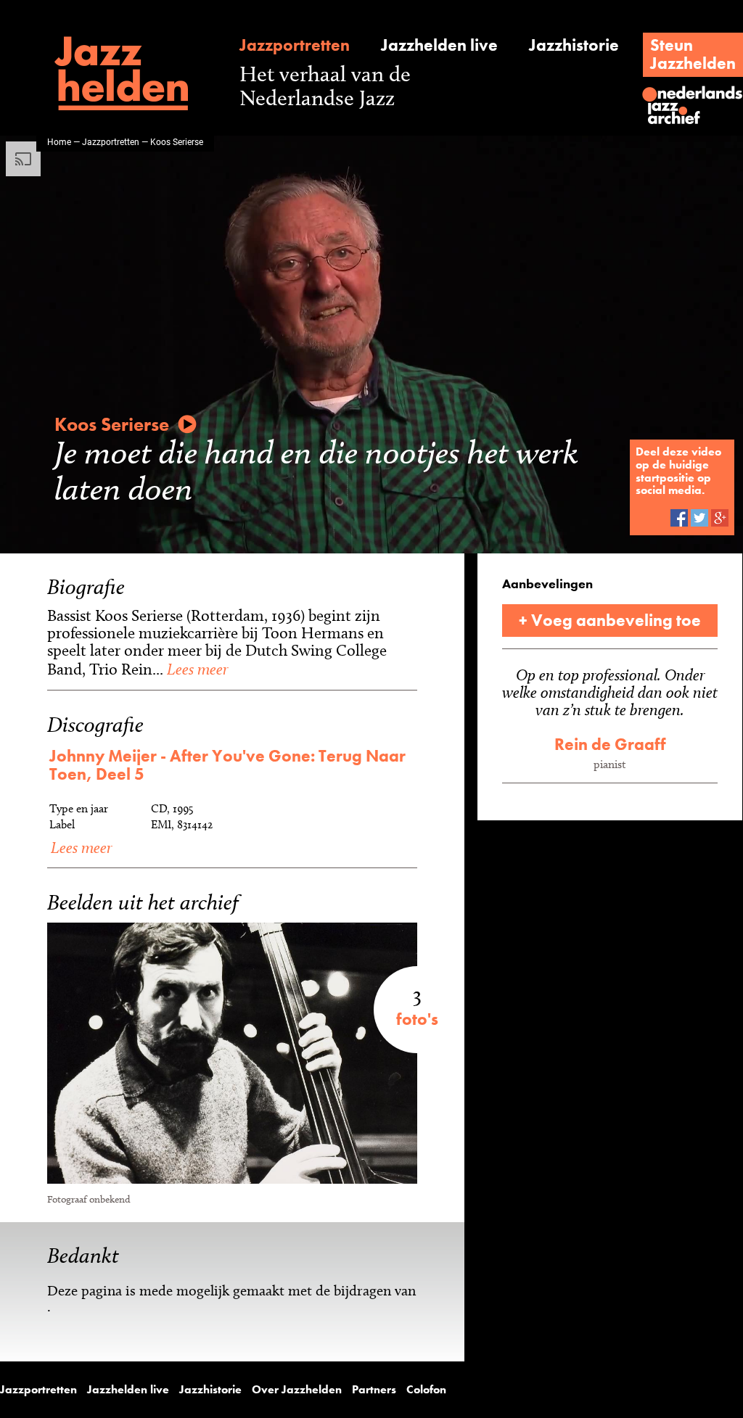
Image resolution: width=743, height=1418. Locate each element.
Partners (374, 1389)
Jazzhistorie (574, 45)
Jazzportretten (294, 45)
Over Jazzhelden (297, 1389)
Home (59, 141)
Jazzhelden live (439, 45)
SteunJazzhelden (693, 54)
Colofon (426, 1389)
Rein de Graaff (610, 744)
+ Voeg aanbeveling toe (610, 620)
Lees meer (195, 668)
